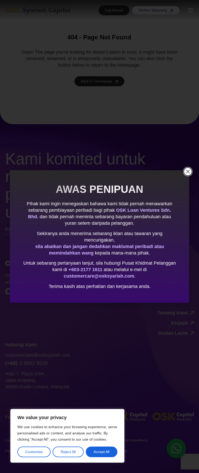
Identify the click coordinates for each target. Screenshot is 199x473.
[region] (67, 436)
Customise (34, 452)
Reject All (68, 452)
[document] (99, 236)
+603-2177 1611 (85, 269)
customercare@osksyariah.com (99, 276)
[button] (188, 171)
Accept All (101, 452)
